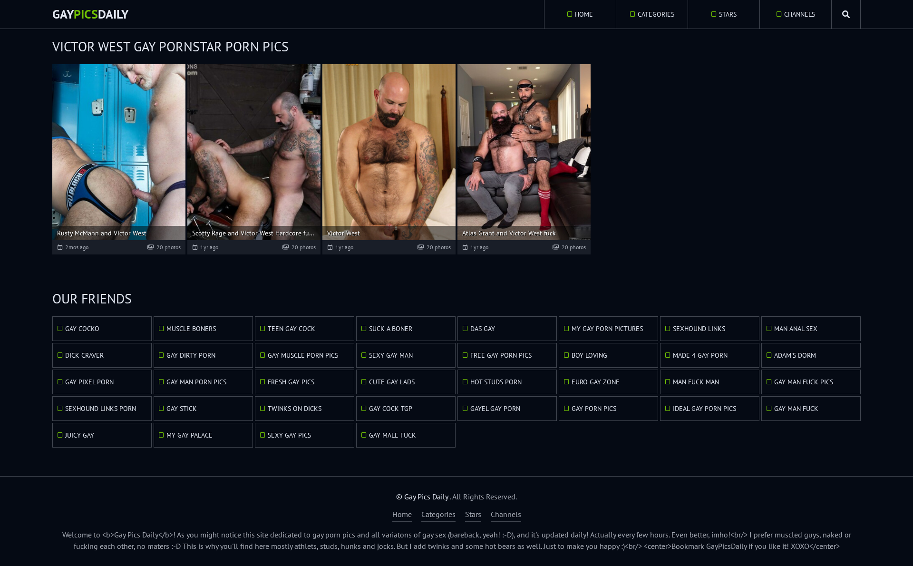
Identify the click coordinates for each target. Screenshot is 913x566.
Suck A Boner (390, 328)
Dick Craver (84, 355)
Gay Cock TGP (390, 408)
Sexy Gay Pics (289, 435)
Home (584, 14)
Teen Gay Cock (291, 328)
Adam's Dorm (795, 355)
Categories (656, 14)
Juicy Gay (79, 435)
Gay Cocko (82, 328)
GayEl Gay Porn (495, 408)
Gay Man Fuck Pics (803, 382)
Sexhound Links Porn (100, 408)
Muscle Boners (191, 328)
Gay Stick (181, 408)
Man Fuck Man (696, 382)
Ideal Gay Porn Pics (704, 408)
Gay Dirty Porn (190, 355)
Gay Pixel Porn (89, 382)
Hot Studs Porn (496, 382)
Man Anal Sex (795, 328)
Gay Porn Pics (594, 408)
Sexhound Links (699, 328)
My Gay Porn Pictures (607, 328)
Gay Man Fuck (796, 408)
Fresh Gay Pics (291, 382)
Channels (799, 14)
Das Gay (482, 328)
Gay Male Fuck (392, 435)
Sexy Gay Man (391, 355)
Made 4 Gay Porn (700, 355)
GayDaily (90, 14)
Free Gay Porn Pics (501, 355)
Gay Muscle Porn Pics (303, 355)
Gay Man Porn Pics (196, 382)
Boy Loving (589, 355)
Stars (728, 14)
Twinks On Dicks (294, 408)
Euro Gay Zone (596, 382)
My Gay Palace (189, 435)
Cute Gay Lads (392, 382)
